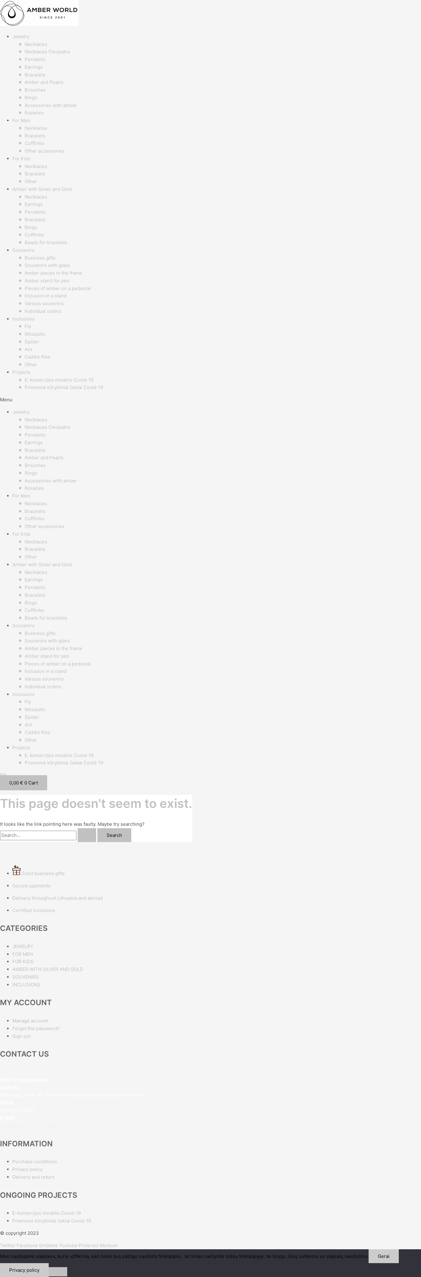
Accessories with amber (51, 105)
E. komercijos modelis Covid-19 (59, 380)
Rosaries (34, 113)
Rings (31, 97)
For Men (21, 120)
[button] (210, 400)
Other (31, 181)
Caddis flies (37, 357)
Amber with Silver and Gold (42, 189)
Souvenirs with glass (47, 265)
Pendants (35, 59)
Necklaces (36, 44)
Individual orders (43, 311)
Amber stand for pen (47, 281)
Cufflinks (34, 143)
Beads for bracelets (46, 242)
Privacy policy (24, 1270)
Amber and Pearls (44, 82)
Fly (28, 326)
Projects (21, 372)
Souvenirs (23, 250)
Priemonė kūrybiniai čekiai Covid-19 (64, 387)
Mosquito (35, 334)
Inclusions (23, 319)
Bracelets (35, 75)
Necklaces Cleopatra (47, 52)
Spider (32, 342)
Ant (28, 349)
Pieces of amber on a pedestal (58, 288)
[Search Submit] (87, 835)
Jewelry (21, 36)
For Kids (21, 159)
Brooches (35, 90)
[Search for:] (48, 835)
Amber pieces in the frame (53, 273)
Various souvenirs (44, 303)
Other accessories (44, 151)
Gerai (384, 1256)
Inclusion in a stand (46, 296)
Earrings (34, 67)
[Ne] (58, 1271)
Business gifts (40, 258)
